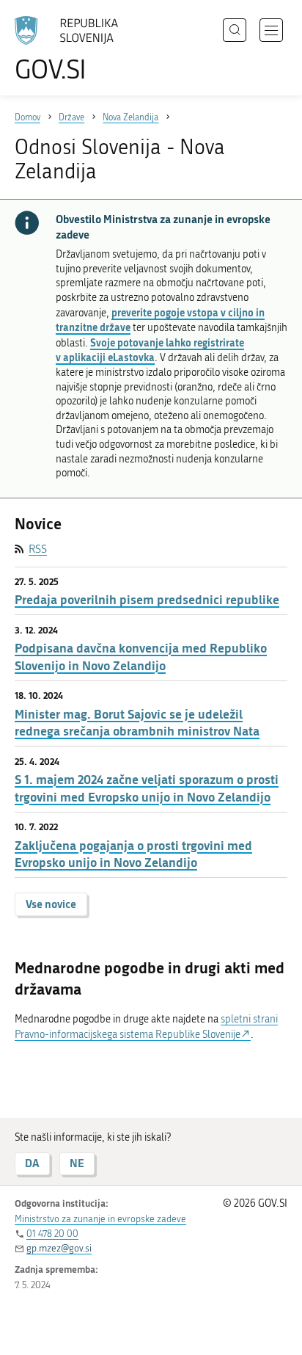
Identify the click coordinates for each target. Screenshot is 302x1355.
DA (32, 1163)
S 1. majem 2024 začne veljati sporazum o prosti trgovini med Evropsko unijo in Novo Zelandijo (147, 788)
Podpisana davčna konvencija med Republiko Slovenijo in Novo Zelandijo (141, 656)
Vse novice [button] (51, 904)
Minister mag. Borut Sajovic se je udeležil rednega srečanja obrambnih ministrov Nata (137, 722)
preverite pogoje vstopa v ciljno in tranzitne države (160, 320)
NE (77, 1163)
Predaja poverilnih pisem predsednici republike (147, 599)
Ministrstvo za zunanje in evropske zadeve (100, 1218)
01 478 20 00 (52, 1233)
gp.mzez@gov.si (59, 1248)
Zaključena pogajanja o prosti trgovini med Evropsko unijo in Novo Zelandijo (133, 854)
